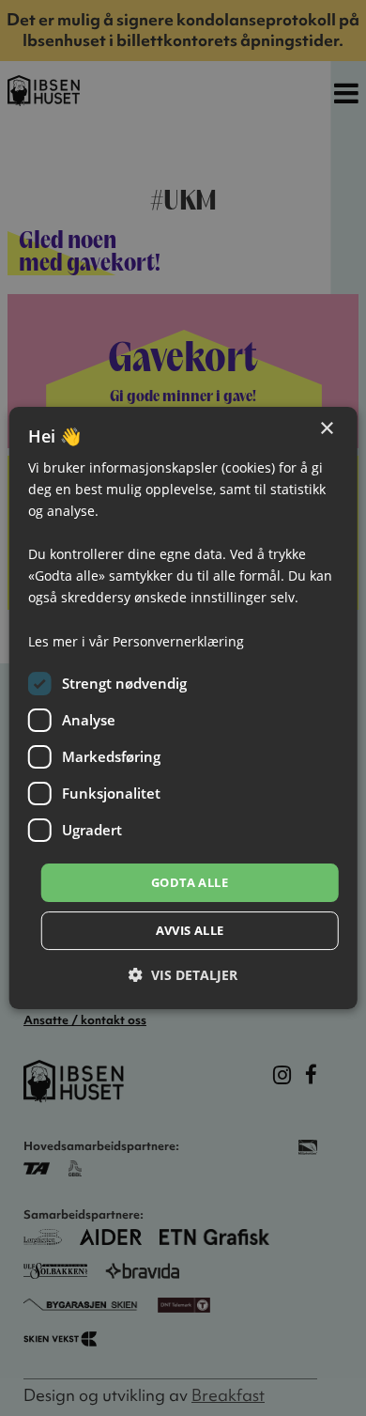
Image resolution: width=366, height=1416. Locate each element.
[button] (183, 975)
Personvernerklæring (178, 641)
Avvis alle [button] (190, 930)
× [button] (326, 429)
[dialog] (183, 708)
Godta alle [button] (189, 882)
